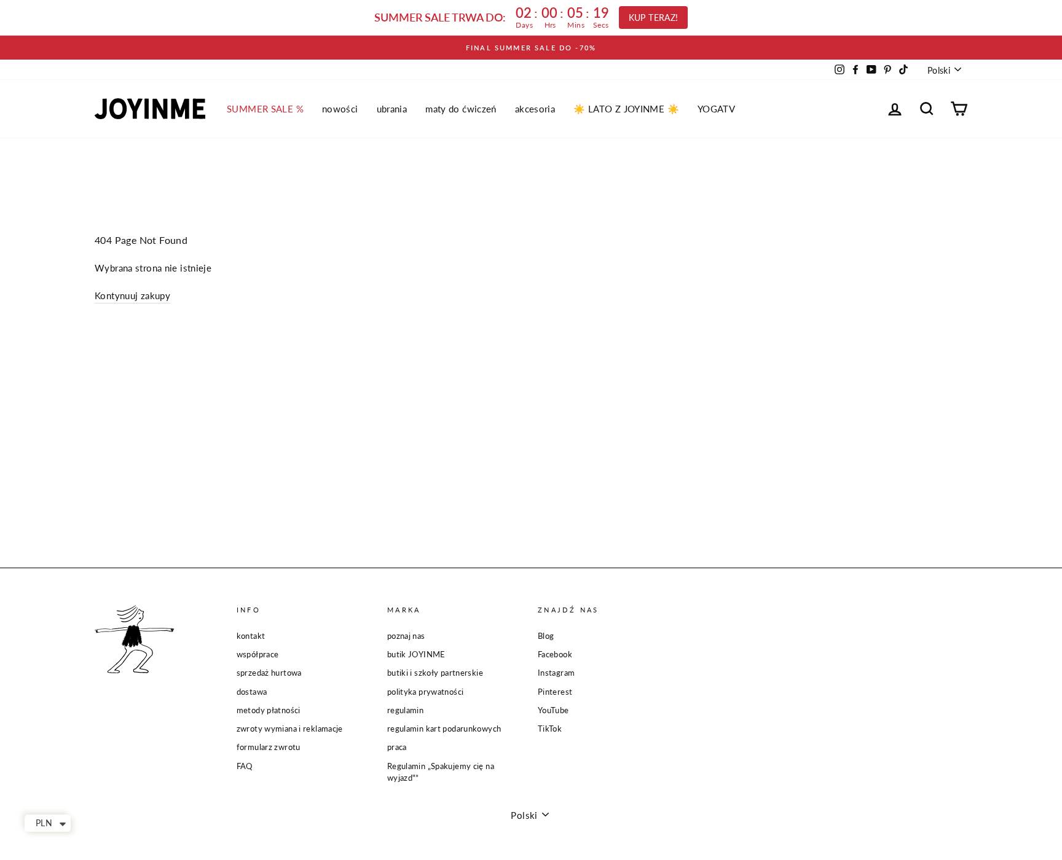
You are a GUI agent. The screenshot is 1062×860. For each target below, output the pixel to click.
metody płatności (269, 710)
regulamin (405, 710)
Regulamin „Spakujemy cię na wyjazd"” (440, 772)
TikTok (550, 728)
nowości (340, 108)
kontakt (251, 636)
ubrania (392, 108)
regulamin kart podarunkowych (444, 728)
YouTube (553, 710)
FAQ (245, 766)
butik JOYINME (416, 654)
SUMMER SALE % (265, 108)
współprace (258, 654)
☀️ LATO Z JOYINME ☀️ (626, 108)
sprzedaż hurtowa (269, 673)
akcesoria (535, 108)
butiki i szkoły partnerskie (435, 673)
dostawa (252, 692)
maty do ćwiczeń (461, 108)
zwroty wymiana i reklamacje (290, 728)
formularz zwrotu (269, 747)
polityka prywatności (425, 692)
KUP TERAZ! (653, 17)
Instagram (556, 673)
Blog (546, 636)
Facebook (555, 654)
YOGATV (716, 108)
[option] (531, 47)
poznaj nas (406, 636)
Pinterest (555, 692)
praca (397, 747)
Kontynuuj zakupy (132, 295)
